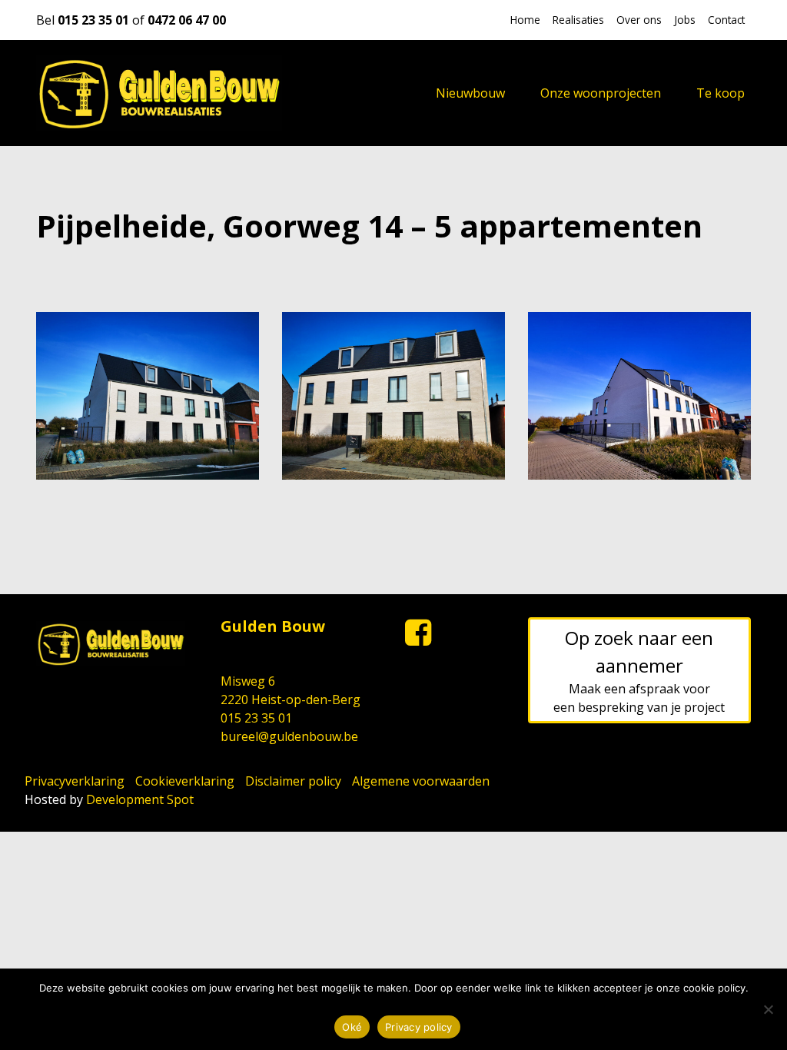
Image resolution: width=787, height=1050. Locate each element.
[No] (767, 1009)
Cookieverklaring (184, 781)
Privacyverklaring (75, 781)
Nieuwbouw (470, 93)
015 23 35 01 (93, 20)
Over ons (639, 19)
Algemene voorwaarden (421, 781)
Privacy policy (393, 1003)
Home (525, 19)
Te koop (720, 93)
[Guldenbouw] (159, 93)
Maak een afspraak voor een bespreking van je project (639, 670)
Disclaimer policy (293, 781)
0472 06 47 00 (187, 20)
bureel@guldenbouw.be (289, 736)
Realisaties (578, 19)
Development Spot (140, 799)
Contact (726, 19)
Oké (352, 1027)
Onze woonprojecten (600, 93)
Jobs (685, 19)
